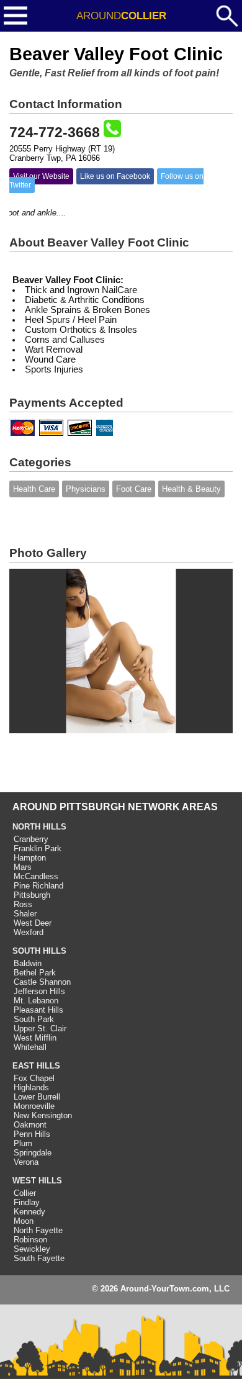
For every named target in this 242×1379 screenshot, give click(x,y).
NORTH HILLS (39, 826)
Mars (23, 867)
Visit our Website (41, 176)
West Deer (33, 923)
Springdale (33, 1152)
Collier (25, 1193)
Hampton (30, 857)
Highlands (31, 1087)
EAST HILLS (36, 1065)
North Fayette (38, 1230)
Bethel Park (35, 972)
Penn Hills (32, 1134)
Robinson (30, 1239)
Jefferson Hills (39, 991)
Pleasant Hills (38, 1010)
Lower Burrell (37, 1096)
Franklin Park (37, 848)
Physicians (85, 489)
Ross (23, 904)
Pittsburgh (32, 895)
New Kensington (43, 1115)
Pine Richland (38, 885)
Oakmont (30, 1124)
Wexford (28, 932)
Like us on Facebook (115, 176)
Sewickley (32, 1249)
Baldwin (28, 963)
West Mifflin (35, 1037)
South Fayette (39, 1258)
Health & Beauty (191, 489)
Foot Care (133, 489)
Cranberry (31, 839)
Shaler (25, 913)
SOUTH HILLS (39, 951)
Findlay (27, 1202)
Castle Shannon (42, 982)
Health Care (34, 489)
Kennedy (29, 1211)
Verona (26, 1162)
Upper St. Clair (40, 1028)
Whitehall (30, 1047)
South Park (34, 1019)
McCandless (36, 876)
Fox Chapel (34, 1078)
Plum (23, 1143)
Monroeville (34, 1106)
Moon (24, 1221)
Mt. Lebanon (36, 1000)
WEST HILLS (37, 1180)
